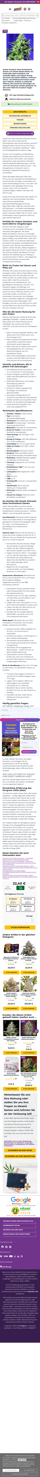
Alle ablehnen (29, 1470)
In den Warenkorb (20, 927)
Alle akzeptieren (11, 1470)
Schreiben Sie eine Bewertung (20, 1156)
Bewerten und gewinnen (12, 67)
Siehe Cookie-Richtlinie (23, 1466)
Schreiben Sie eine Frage (20, 1150)
